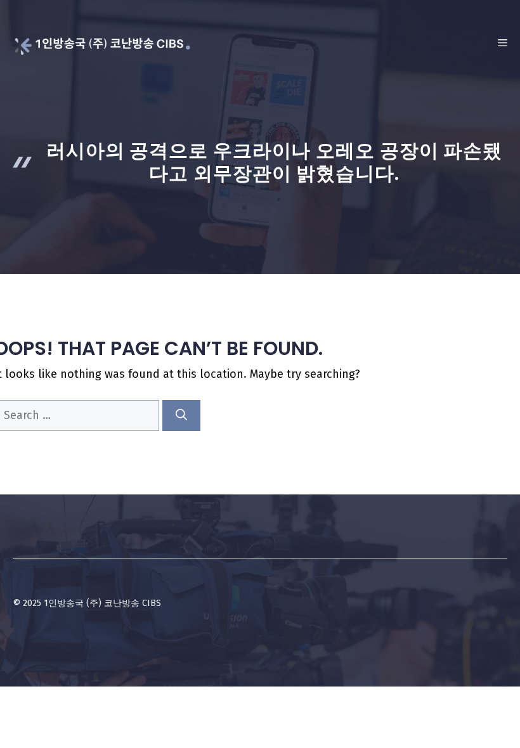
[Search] (181, 415)
